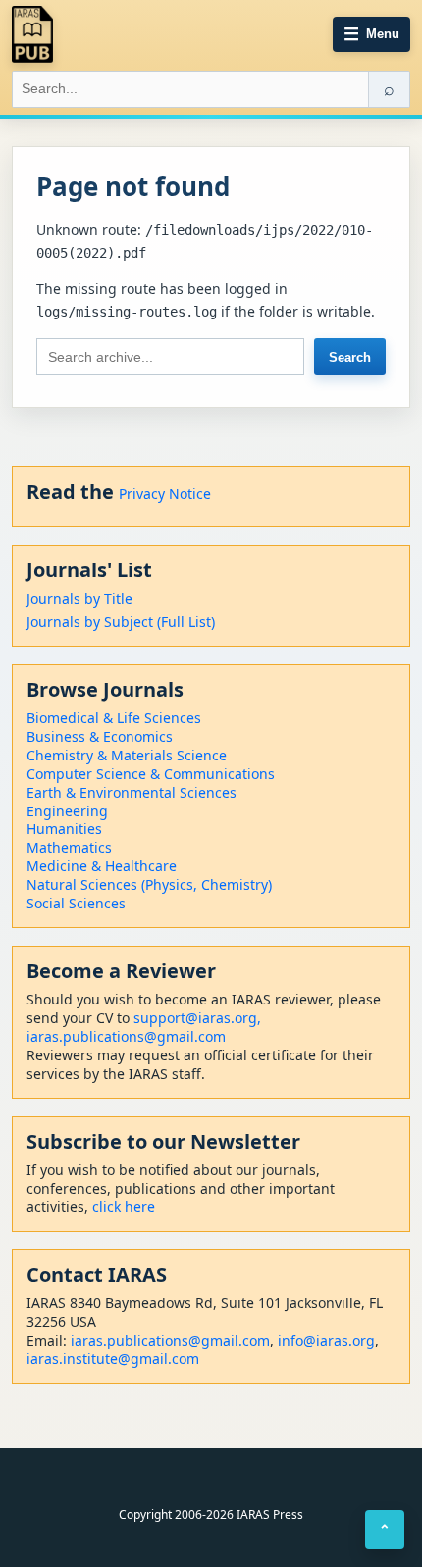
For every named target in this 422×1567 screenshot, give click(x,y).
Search (350, 357)
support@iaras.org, (197, 1017)
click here (123, 1207)
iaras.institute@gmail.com (112, 1358)
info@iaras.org (326, 1340)
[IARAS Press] (32, 34)
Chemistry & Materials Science (126, 755)
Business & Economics (99, 736)
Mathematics (69, 847)
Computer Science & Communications (150, 773)
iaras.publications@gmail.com (126, 1036)
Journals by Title (79, 598)
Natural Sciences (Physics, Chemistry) (149, 884)
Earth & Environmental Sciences (131, 792)
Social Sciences (76, 903)
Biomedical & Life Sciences (113, 718)
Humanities (64, 828)
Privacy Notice (165, 493)
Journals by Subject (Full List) (120, 621)
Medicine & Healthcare (101, 866)
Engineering (67, 811)
